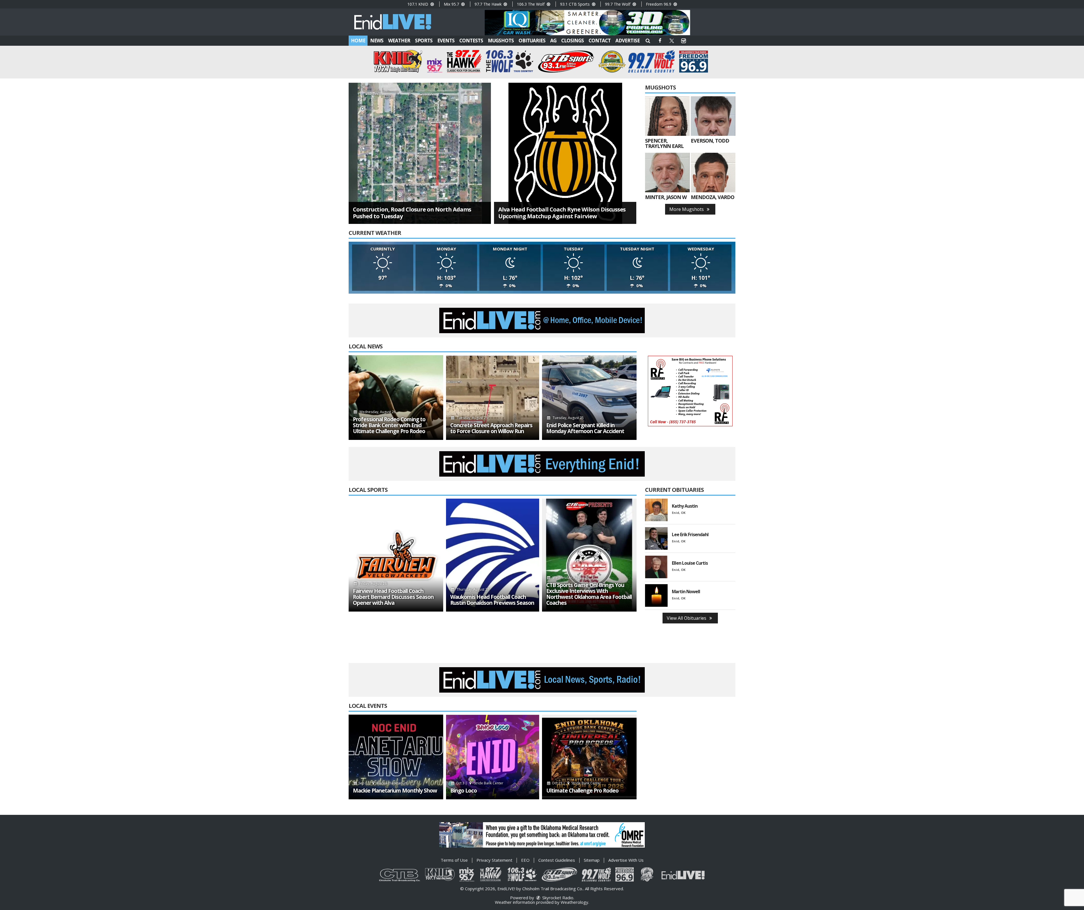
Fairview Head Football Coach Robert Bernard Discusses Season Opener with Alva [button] (393, 597)
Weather (399, 40)
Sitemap (592, 860)
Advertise (627, 40)
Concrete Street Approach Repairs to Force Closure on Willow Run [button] (491, 428)
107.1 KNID (418, 4)
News (376, 40)
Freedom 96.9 (659, 4)
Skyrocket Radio (557, 897)
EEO (525, 860)
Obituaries (532, 40)
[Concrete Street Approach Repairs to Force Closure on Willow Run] (492, 397)
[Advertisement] (587, 22)
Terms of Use (454, 860)
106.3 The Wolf (531, 4)
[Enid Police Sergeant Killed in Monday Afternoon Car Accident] (589, 397)
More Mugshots (687, 209)
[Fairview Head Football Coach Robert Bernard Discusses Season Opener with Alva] (396, 555)
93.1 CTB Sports (575, 4)
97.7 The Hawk (489, 4)
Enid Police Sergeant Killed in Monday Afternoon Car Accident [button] (585, 428)
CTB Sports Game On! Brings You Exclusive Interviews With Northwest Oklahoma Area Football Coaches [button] (589, 594)
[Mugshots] (667, 116)
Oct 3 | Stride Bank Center (479, 783)
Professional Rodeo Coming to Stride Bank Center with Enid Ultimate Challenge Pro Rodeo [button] (389, 425)
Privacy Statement (494, 860)
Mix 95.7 (452, 4)
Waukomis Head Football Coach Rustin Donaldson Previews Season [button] (492, 600)
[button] (647, 40)
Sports (423, 40)
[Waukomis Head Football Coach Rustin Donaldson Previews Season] (492, 555)
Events (445, 40)
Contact (600, 40)
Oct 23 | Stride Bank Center (576, 783)
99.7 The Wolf (618, 4)
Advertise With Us (626, 860)
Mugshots (501, 40)
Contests (471, 40)
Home (358, 40)
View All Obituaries (687, 618)
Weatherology (574, 902)
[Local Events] (396, 757)
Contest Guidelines (556, 860)
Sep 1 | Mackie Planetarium (383, 783)
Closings (572, 40)
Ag (553, 40)
